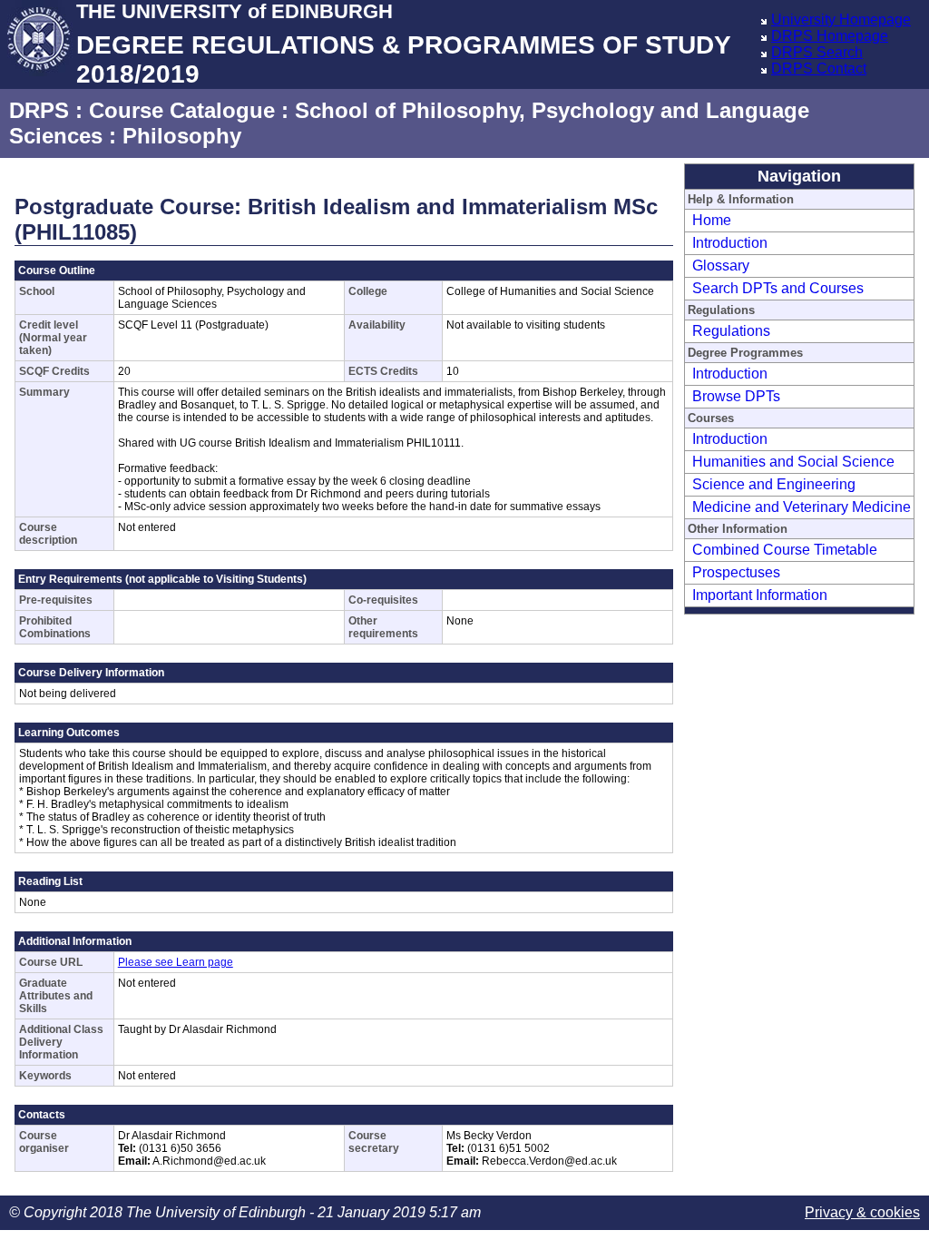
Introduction (730, 243)
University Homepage (841, 19)
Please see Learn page (175, 962)
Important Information (759, 595)
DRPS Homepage (829, 36)
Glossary (720, 265)
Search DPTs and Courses (778, 288)
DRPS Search (817, 52)
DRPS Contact (818, 68)
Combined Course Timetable (784, 549)
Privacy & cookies (862, 1212)
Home (711, 220)
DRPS (39, 110)
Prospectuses (736, 572)
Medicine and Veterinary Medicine (801, 507)
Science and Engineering (774, 484)
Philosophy (181, 135)
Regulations (731, 331)
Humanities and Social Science (793, 461)
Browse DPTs (736, 396)
